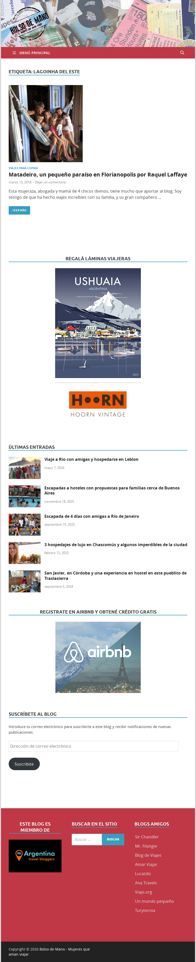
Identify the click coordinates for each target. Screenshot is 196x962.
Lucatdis (143, 873)
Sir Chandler (147, 837)
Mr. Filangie (146, 846)
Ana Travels (146, 883)
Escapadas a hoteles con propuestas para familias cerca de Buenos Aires (112, 490)
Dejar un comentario (50, 182)
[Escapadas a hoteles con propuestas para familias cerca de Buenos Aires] (25, 488)
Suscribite (24, 764)
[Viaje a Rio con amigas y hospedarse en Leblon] (25, 460)
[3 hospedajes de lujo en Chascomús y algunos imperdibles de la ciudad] (25, 545)
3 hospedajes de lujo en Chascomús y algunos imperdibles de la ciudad (115, 544)
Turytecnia (145, 910)
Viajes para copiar (23, 168)
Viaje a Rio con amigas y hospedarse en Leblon (91, 459)
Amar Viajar (146, 864)
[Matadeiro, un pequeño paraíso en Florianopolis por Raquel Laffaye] (98, 123)
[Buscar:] (98, 839)
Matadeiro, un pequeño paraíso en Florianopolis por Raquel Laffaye (98, 174)
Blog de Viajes (148, 855)
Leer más (17, 209)
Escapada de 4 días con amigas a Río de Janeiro (91, 516)
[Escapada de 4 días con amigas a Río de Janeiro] (25, 517)
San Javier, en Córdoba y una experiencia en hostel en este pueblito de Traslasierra (115, 575)
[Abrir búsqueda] (182, 52)
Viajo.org (143, 892)
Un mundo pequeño (154, 901)
